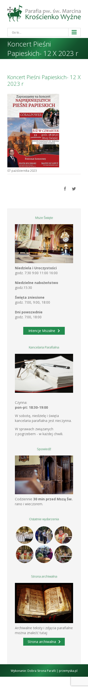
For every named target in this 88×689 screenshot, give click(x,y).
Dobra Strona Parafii (41, 671)
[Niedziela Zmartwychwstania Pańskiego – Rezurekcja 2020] (63, 554)
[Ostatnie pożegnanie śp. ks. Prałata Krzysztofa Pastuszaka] (44, 554)
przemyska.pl (68, 671)
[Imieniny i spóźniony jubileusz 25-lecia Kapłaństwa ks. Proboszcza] (63, 535)
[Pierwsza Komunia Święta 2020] (25, 535)
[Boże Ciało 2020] (44, 535)
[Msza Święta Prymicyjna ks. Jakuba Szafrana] (25, 554)
